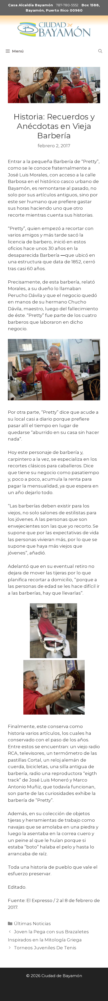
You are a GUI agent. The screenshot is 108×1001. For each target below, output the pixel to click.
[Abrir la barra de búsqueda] (100, 51)
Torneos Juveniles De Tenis (45, 947)
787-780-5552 (67, 5)
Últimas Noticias (32, 923)
